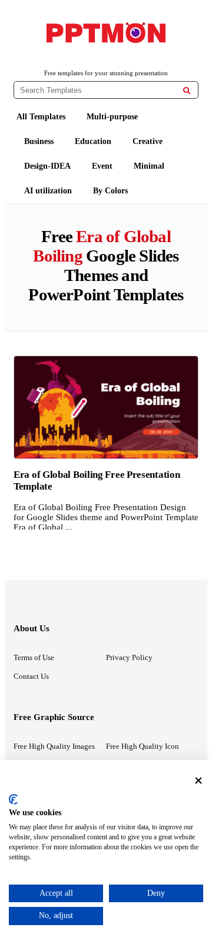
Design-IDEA (47, 166)
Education (93, 141)
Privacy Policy (129, 657)
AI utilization (48, 190)
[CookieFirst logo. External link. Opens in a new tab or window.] (13, 799)
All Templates (40, 116)
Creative (147, 141)
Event (102, 166)
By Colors (110, 190)
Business (39, 141)
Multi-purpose (112, 116)
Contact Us (31, 676)
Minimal (149, 166)
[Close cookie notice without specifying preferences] (198, 780)
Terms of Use (34, 657)
